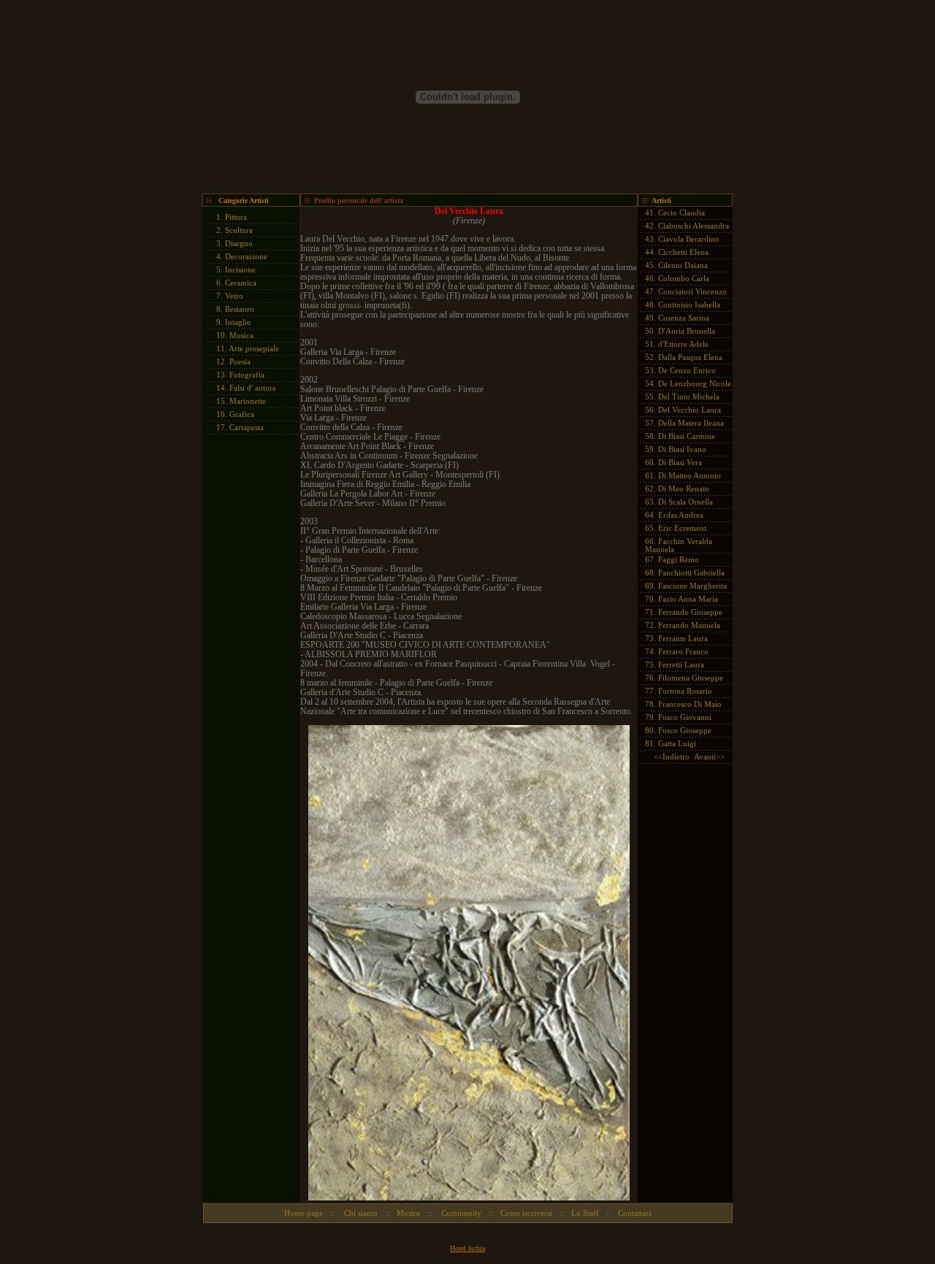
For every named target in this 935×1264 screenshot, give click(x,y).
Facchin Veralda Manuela (678, 545)
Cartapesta (246, 427)
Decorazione (246, 256)
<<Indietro (672, 756)
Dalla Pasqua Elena (690, 357)
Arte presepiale (254, 348)
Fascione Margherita (692, 585)
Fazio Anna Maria (688, 598)
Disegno (239, 243)
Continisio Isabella (689, 304)
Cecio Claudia (681, 212)
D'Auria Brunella (686, 330)
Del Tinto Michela (689, 396)
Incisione (240, 269)
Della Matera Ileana (691, 422)
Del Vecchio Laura (689, 409)
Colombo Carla (683, 278)
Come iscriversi (526, 1213)
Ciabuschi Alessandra (693, 225)
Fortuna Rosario (685, 690)
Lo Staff (585, 1213)
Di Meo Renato (683, 488)
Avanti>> (709, 756)
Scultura (239, 230)
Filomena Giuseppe (690, 677)
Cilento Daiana (683, 265)
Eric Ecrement (682, 528)
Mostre (408, 1213)
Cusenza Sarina (683, 317)
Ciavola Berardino (689, 238)
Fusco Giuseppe (684, 730)
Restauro (239, 308)
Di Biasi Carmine (686, 436)
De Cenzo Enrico (687, 370)
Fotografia (246, 374)
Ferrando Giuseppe (690, 612)
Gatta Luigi (677, 743)
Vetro (234, 295)
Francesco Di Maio (690, 704)
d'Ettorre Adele (683, 344)
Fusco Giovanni (684, 717)
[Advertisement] (246, 662)
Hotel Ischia (467, 1248)
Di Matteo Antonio (689, 475)
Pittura (236, 216)
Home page (303, 1213)
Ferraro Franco (683, 651)
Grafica (241, 414)
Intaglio (238, 322)
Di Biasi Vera (680, 462)
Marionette (247, 401)
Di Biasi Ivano (682, 449)
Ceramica (240, 282)
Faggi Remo (678, 559)
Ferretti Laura (681, 664)
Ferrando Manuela (689, 625)
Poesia (240, 361)
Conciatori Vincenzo (692, 291)
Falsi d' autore (252, 387)
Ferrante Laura (683, 638)
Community (460, 1213)
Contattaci (635, 1213)
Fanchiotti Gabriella (691, 572)
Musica (241, 335)
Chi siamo (360, 1213)
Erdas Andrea (680, 514)
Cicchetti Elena (683, 252)
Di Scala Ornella (685, 501)
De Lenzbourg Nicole (694, 383)
